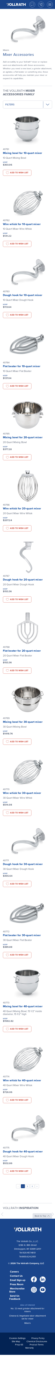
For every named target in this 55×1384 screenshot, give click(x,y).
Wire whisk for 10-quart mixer (22, 224)
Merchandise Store (16, 1290)
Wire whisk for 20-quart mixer (22, 508)
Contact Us (16, 1275)
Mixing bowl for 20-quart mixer (23, 437)
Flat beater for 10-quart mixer (21, 366)
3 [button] (32, 1186)
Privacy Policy (37, 1338)
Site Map (16, 1341)
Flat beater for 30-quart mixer (22, 935)
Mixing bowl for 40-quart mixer (23, 1006)
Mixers (27, 1323)
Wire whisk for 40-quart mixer (22, 1080)
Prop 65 (19, 1344)
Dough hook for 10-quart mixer (22, 295)
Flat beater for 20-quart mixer (22, 650)
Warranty (29, 1348)
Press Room (16, 1284)
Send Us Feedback (14, 1297)
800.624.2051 (29, 1256)
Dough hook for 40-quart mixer (23, 1151)
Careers (14, 1271)
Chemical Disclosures (37, 1341)
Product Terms (37, 1344)
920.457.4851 (29, 1252)
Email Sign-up (17, 1280)
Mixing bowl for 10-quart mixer (22, 153)
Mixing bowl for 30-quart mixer (23, 721)
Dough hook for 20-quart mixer (23, 579)
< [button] (18, 1186)
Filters (10, 104)
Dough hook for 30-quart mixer (23, 864)
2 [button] (27, 1186)
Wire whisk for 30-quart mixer (22, 793)
